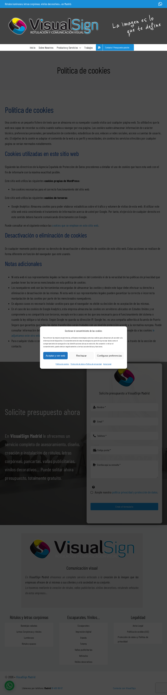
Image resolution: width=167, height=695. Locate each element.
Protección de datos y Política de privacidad (86, 364)
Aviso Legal (107, 364)
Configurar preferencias (109, 355)
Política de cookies (62, 364)
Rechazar (81, 355)
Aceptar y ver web (55, 355)
